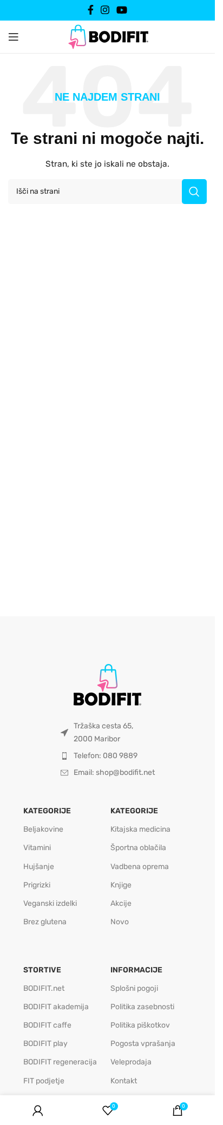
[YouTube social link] (122, 10)
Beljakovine (43, 829)
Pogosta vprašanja (142, 1043)
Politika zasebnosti (142, 1006)
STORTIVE (42, 970)
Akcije (121, 903)
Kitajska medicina (140, 829)
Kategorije (47, 810)
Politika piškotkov (140, 1025)
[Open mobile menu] (13, 37)
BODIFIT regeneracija (60, 1062)
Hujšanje (38, 866)
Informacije (136, 970)
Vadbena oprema (139, 866)
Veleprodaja (131, 1062)
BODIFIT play (45, 1043)
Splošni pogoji (134, 988)
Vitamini (37, 847)
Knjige (121, 885)
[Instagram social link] (105, 10)
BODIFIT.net (43, 988)
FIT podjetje (43, 1080)
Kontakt (123, 1080)
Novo (119, 921)
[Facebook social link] (90, 10)
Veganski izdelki (50, 903)
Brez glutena (45, 921)
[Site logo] (107, 36)
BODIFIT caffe (47, 1025)
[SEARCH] (194, 191)
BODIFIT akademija (56, 1006)
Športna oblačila (138, 847)
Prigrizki (36, 885)
